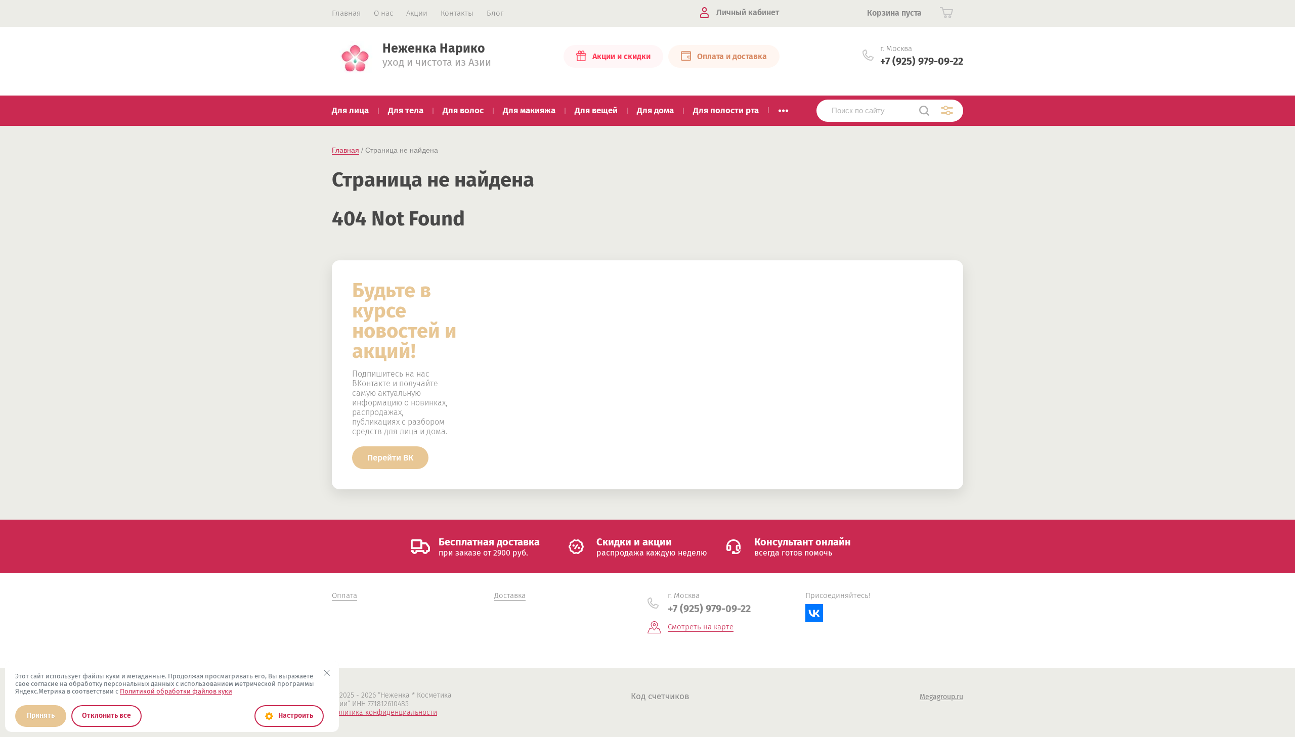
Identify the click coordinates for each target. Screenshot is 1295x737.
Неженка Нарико (433, 48)
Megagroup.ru (941, 697)
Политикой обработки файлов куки (176, 691)
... (783, 108)
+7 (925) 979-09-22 (921, 61)
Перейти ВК (390, 457)
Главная (345, 150)
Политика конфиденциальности (384, 712)
